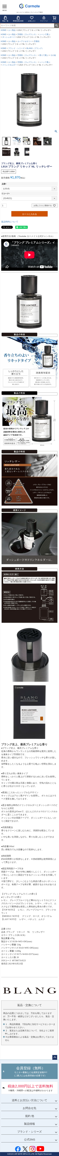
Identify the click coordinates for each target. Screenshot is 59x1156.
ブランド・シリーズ (16, 48)
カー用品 (11, 30)
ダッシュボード (8, 37)
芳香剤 (36, 41)
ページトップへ (54, 1057)
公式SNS (29, 1139)
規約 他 (29, 1115)
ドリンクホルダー (9, 65)
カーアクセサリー (24, 41)
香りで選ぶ (43, 55)
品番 (4, 184)
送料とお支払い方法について (29, 1100)
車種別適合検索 (18, 21)
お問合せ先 (29, 1108)
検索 (56, 25)
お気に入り (32, 21)
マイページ (44, 21)
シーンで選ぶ (44, 34)
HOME (3, 30)
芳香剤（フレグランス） (27, 34)
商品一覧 (5, 21)
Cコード (6, 194)
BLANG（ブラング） (35, 48)
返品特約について (9, 221)
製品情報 (29, 1123)
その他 (53, 55)
